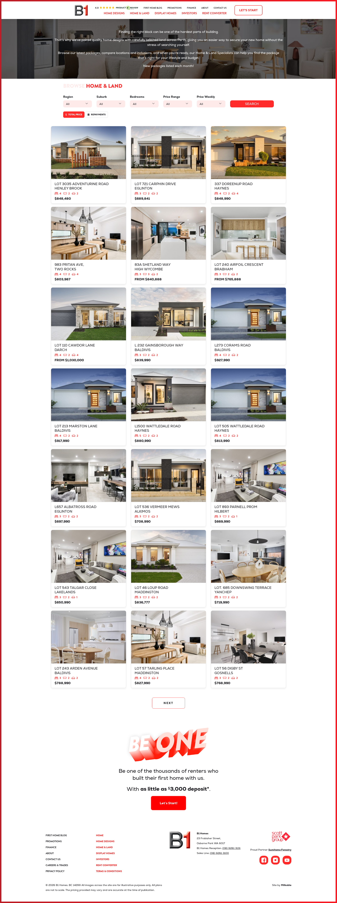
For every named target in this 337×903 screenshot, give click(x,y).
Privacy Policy (55, 871)
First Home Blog (153, 7)
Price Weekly (206, 97)
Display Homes (165, 13)
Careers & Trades (57, 865)
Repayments (98, 114)
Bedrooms (137, 97)
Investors (189, 13)
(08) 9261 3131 (231, 848)
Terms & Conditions (109, 871)
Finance (191, 7)
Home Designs (114, 13)
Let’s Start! (168, 803)
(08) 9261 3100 (219, 853)
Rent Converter (214, 13)
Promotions (174, 7)
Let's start (248, 10)
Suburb (102, 97)
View (88, 165)
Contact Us (220, 7)
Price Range (171, 97)
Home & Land (139, 13)
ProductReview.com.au (116, 8)
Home (99, 835)
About (204, 7)
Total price (75, 114)
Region (68, 97)
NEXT (169, 703)
